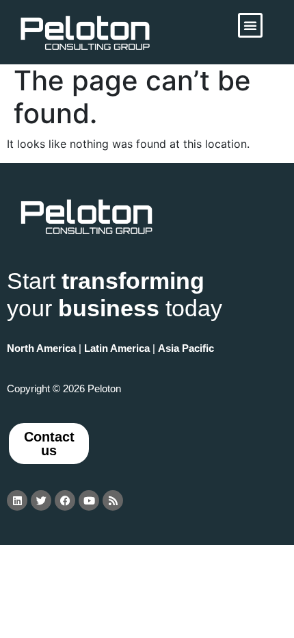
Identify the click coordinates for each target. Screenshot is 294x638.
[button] (250, 25)
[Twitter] (41, 500)
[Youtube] (89, 500)
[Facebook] (65, 500)
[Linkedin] (17, 500)
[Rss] (113, 500)
